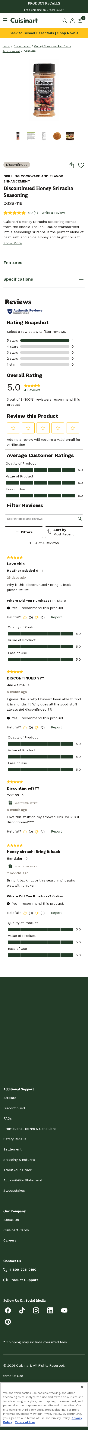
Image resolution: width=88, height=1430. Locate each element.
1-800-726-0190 (22, 1269)
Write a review (53, 213)
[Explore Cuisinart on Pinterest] (8, 1321)
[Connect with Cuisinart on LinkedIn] (50, 1310)
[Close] (82, 1387)
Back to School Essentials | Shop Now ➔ (44, 33)
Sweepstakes (14, 1190)
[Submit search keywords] (65, 20)
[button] (18, 136)
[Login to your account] (72, 20)
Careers (9, 1240)
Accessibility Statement (22, 1180)
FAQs (7, 1118)
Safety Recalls (14, 1139)
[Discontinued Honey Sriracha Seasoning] (44, 90)
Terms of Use (12, 1376)
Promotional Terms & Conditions (29, 1129)
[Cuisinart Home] (24, 20)
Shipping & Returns (19, 1160)
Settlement (12, 1149)
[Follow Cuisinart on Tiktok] (22, 1310)
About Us (11, 1220)
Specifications (18, 279)
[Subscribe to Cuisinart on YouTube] (64, 1310)
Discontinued (22, 46)
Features (12, 262)
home (6, 46)
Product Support (23, 1280)
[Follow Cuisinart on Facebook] (8, 1310)
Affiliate (9, 1098)
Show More (12, 243)
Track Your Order (17, 1170)
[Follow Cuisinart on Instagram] (36, 1310)
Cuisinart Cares (16, 1230)
